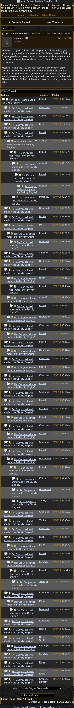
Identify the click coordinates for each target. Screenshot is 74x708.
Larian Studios (9, 5)
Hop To (15, 688)
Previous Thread (20, 22)
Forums (25, 5)
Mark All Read (24, 699)
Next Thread (54, 22)
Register (55, 5)
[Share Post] (61, 34)
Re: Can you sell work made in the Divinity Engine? (19, 110)
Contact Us (34, 702)
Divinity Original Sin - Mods (33, 8)
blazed (37, 34)
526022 (69, 34)
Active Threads (49, 15)
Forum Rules (8, 699)
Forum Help (49, 702)
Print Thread (7, 28)
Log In (69, 5)
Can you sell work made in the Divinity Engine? (18, 101)
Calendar (33, 15)
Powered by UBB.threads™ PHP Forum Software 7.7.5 (37, 707)
